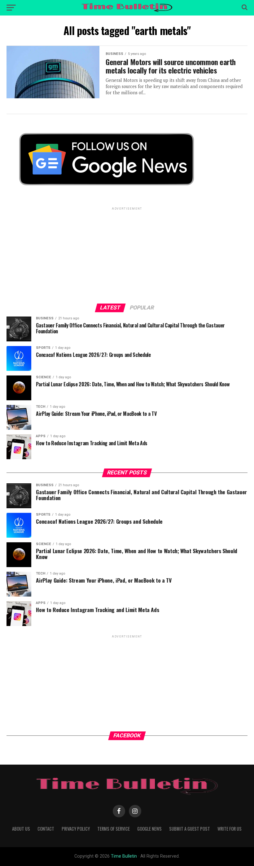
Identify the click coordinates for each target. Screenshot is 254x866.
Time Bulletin (124, 856)
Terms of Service (113, 828)
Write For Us (229, 828)
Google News (149, 828)
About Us (21, 828)
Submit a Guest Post (189, 828)
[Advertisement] (127, 254)
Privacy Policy (76, 828)
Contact (45, 828)
